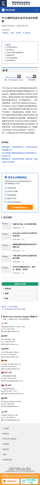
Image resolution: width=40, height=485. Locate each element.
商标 (4, 454)
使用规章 (6, 444)
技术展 (18, 33)
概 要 (8, 44)
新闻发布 (6, 434)
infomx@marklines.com (11, 357)
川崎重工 (5, 33)
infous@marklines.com (10, 344)
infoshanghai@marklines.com (13, 381)
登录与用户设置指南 (9, 439)
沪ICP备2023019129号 (23, 469)
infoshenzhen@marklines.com (13, 393)
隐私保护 (6, 449)
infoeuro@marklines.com (11, 369)
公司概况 (6, 428)
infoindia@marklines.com (11, 420)
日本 (12, 33)
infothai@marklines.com (11, 406)
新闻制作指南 (7, 460)
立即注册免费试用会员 (19, 207)
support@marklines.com (11, 331)
